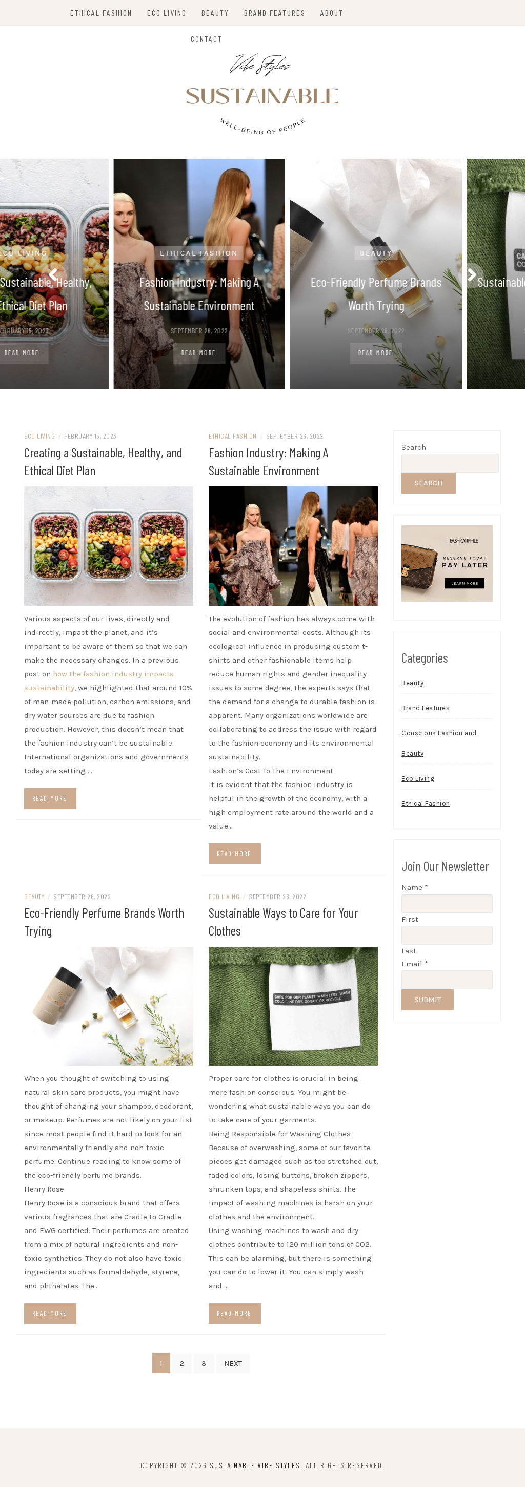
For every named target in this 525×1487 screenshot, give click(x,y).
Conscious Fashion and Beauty (439, 743)
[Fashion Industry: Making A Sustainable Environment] (293, 545)
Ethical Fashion (101, 12)
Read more (49, 798)
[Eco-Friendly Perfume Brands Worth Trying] (108, 1005)
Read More (100, 353)
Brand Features (275, 12)
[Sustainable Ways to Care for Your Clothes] (293, 1005)
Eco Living (167, 12)
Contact (207, 39)
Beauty (215, 12)
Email (414, 963)
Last (408, 950)
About (332, 12)
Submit (427, 999)
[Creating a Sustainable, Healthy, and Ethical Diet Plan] (108, 545)
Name (414, 887)
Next (233, 1363)
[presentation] (54, 275)
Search (413, 447)
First (409, 919)
